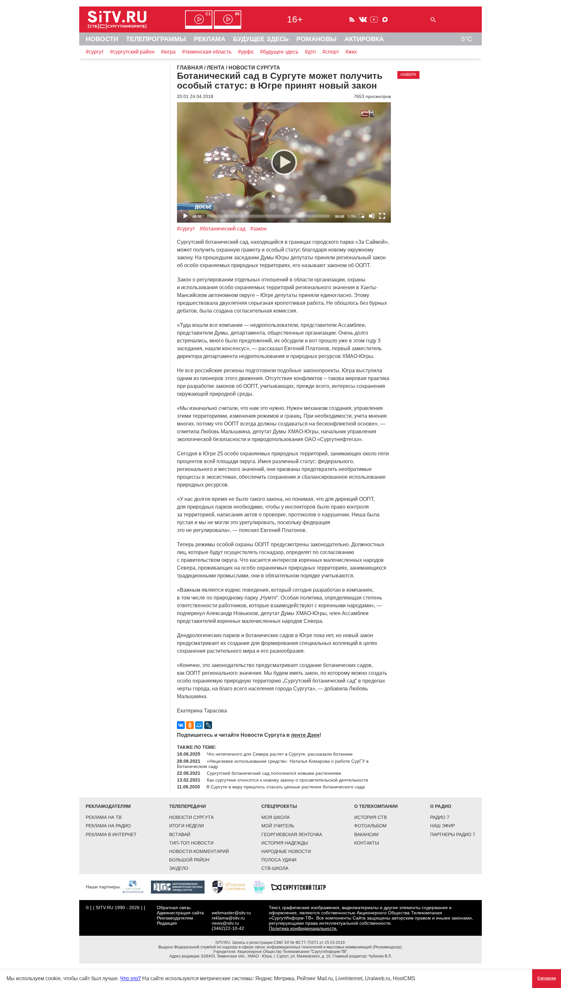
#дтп (310, 52)
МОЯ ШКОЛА (275, 817)
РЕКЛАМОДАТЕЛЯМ (108, 806)
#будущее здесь (279, 52)
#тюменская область (206, 52)
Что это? (130, 978)
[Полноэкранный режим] (382, 216)
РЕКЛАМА (209, 39)
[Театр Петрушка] (262, 886)
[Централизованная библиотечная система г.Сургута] (181, 886)
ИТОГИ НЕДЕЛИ (186, 825)
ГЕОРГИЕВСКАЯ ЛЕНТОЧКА (291, 834)
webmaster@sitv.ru (231, 912)
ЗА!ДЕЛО (178, 868)
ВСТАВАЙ (179, 834)
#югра (168, 52)
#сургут (95, 52)
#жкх (351, 52)
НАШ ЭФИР (442, 825)
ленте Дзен (305, 735)
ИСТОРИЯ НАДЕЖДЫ (284, 843)
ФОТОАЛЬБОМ (370, 825)
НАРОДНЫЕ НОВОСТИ (286, 851)
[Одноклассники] (190, 725)
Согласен (546, 978)
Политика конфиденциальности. (303, 928)
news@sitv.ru (225, 923)
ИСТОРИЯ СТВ (370, 817)
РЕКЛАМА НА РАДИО (108, 825)
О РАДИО (440, 806)
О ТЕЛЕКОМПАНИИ (376, 806)
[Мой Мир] (199, 725)
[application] (284, 162)
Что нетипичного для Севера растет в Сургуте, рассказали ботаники (280, 754)
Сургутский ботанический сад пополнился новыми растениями (274, 773)
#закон (258, 228)
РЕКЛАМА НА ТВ (103, 817)
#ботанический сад (222, 228)
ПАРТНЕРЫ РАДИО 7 (452, 834)
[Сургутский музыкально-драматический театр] (301, 886)
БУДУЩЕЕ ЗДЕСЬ (261, 39)
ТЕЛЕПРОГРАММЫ (156, 39)
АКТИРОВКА (364, 39)
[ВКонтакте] (181, 725)
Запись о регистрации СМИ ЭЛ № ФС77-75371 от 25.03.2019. (289, 942)
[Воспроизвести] (284, 162)
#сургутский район (132, 52)
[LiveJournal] (208, 725)
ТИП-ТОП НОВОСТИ (191, 843)
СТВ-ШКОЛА (274, 868)
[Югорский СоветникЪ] (232, 886)
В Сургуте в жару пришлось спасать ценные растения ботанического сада (285, 786)
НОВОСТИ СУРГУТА (191, 817)
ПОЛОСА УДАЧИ (278, 859)
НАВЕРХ (408, 74)
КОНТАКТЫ (366, 843)
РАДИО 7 (439, 817)
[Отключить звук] (372, 216)
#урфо (246, 52)
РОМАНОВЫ (316, 39)
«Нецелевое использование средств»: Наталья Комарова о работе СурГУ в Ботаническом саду (272, 764)
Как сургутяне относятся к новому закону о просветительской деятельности (287, 780)
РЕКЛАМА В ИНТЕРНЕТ (111, 834)
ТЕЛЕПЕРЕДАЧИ (187, 806)
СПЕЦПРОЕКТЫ (279, 806)
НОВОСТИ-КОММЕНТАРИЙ (199, 851)
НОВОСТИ (102, 39)
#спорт (330, 52)
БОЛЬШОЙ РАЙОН (189, 859)
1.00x (352, 216)
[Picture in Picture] (361, 216)
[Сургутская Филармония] (136, 886)
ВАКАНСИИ (366, 834)
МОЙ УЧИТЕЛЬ (277, 825)
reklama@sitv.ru (228, 917)
